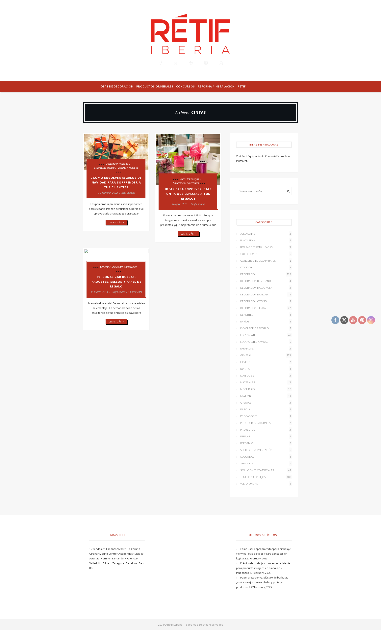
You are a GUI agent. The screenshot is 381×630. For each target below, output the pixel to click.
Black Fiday (265, 240)
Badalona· (132, 563)
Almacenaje (265, 233)
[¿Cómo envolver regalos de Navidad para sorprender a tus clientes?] (116, 152)
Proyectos (265, 429)
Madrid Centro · (108, 553)
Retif (242, 86)
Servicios (265, 463)
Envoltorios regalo (104, 167)
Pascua (265, 409)
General (121, 167)
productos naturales (265, 423)
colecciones (265, 254)
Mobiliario (265, 389)
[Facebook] (160, 62)
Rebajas (265, 436)
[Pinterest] (190, 62)
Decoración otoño (265, 301)
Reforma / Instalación (216, 86)
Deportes (265, 314)
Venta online (265, 483)
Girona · (94, 553)
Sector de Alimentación (265, 450)
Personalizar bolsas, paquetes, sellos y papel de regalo (116, 281)
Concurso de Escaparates (265, 260)
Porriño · (106, 558)
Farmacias (265, 348)
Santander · (119, 558)
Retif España (128, 192)
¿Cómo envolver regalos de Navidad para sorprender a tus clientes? (116, 182)
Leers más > (116, 222)
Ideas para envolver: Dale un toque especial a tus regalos (188, 193)
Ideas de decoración (116, 86)
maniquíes (265, 375)
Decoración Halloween (265, 287)
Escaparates (265, 335)
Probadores (265, 416)
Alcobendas (125, 553)
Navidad (134, 167)
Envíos (265, 321)
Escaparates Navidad (265, 342)
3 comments (135, 292)
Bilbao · (107, 563)
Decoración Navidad (117, 163)
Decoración (265, 274)
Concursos (185, 86)
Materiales (265, 382)
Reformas (265, 443)
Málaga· (139, 553)
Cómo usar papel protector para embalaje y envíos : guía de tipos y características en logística (263, 553)
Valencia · (132, 558)
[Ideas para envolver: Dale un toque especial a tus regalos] (188, 159)
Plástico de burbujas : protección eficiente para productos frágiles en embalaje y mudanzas (263, 568)
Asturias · (95, 558)
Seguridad (265, 456)
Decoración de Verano (265, 281)
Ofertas (265, 402)
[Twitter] (175, 62)
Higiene (265, 362)
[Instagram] (205, 62)
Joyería (265, 369)
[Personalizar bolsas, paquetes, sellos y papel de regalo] (116, 261)
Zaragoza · (119, 563)
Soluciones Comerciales (186, 183)
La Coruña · (134, 549)
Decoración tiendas (265, 308)
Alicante (121, 549)
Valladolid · (96, 563)
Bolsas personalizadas (265, 247)
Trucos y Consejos (189, 179)
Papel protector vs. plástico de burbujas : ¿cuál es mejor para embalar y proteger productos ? (262, 582)
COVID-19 (265, 267)
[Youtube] (220, 62)
